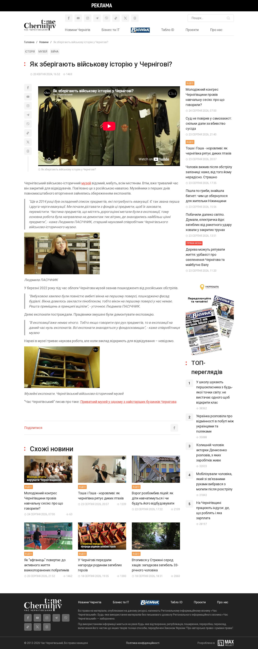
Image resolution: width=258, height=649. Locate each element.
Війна (55, 51)
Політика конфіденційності (142, 642)
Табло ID (167, 30)
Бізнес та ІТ (111, 30)
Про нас (216, 30)
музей (86, 183)
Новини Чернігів (77, 30)
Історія (30, 51)
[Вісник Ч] (140, 30)
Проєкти (192, 30)
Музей (43, 51)
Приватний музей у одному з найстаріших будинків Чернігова (128, 402)
